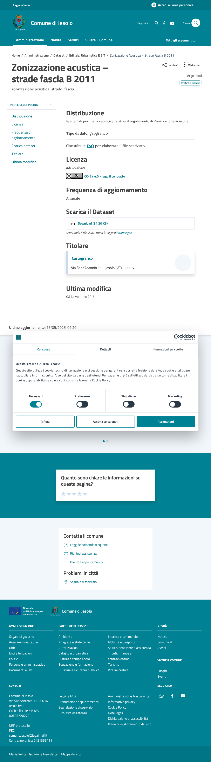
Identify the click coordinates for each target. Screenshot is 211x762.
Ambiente (65, 636)
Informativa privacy (121, 701)
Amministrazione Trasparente (128, 696)
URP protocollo (19, 725)
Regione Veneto (22, 5)
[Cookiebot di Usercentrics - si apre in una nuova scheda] (177, 337)
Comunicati (165, 642)
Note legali (124, 232)
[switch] (82, 404)
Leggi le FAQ (67, 696)
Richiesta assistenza (73, 712)
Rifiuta (45, 421)
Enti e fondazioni (21, 653)
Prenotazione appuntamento (78, 701)
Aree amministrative (23, 642)
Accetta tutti (166, 421)
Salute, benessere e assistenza (129, 647)
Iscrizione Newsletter (44, 754)
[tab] (104, 441)
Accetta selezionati (105, 421)
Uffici (12, 647)
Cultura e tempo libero (74, 658)
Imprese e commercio (123, 636)
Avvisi (161, 647)
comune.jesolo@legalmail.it (28, 735)
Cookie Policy (117, 707)
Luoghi (162, 670)
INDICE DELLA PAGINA (24, 105)
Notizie (162, 636)
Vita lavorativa (118, 669)
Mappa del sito (71, 754)
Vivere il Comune (99, 40)
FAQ (90, 145)
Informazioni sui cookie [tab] (167, 349)
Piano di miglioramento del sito (129, 724)
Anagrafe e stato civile (74, 642)
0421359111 (43, 740)
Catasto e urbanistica (73, 653)
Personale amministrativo (27, 664)
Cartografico (82, 258)
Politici (14, 658)
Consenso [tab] (43, 349)
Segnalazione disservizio (76, 707)
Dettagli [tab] (105, 349)
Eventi (161, 676)
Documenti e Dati (21, 669)
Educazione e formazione (76, 664)
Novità (55, 40)
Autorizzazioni (69, 647)
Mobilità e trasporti (121, 642)
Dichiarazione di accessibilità (128, 718)
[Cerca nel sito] (195, 23)
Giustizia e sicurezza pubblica (79, 669)
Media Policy (18, 754)
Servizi (73, 40)
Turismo (113, 664)
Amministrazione (30, 40)
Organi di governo (21, 636)
